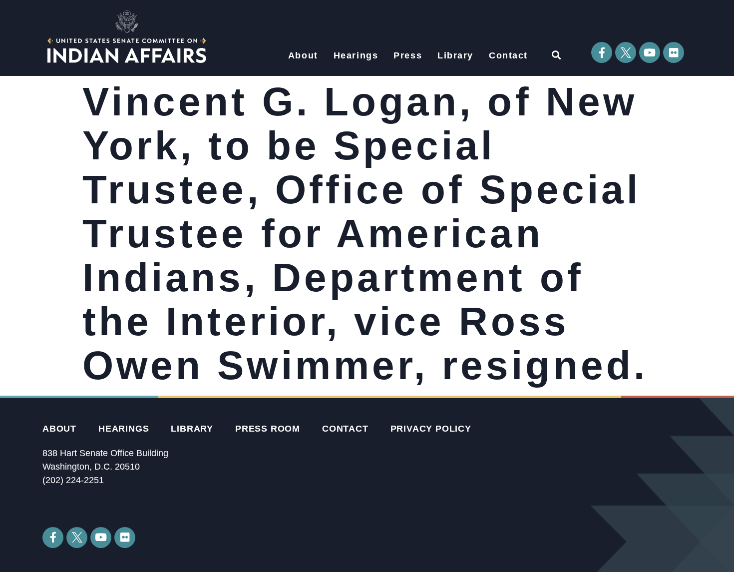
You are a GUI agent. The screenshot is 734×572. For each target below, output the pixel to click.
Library (455, 55)
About (303, 55)
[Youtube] (649, 52)
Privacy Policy (430, 429)
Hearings (356, 55)
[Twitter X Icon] (625, 52)
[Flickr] (673, 52)
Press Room (267, 429)
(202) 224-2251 (73, 480)
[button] (556, 54)
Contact (508, 55)
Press (407, 55)
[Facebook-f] (601, 52)
